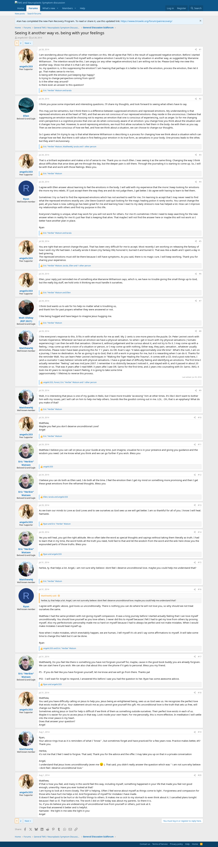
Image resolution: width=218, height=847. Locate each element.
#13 (199, 505)
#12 (199, 474)
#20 (199, 775)
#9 (200, 390)
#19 (199, 732)
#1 (200, 49)
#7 (200, 300)
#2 (200, 98)
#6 (200, 273)
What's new (48, 8)
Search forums (34, 13)
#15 (199, 562)
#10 (199, 417)
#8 (200, 331)
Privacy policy (176, 844)
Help (82, 8)
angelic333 (22, 37)
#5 (200, 241)
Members (67, 8)
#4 (200, 181)
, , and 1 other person (69, 146)
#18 (199, 692)
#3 (200, 154)
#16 (199, 589)
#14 (199, 532)
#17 (199, 656)
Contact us (145, 844)
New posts (20, 13)
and (57, 90)
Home (20, 8)
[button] (57, 8)
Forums (33, 8)
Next (27, 43)
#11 (199, 444)
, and (55, 497)
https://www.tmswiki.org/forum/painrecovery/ (146, 21)
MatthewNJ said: (49, 595)
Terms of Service (160, 844)
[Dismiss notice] (200, 21)
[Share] (196, 49)
